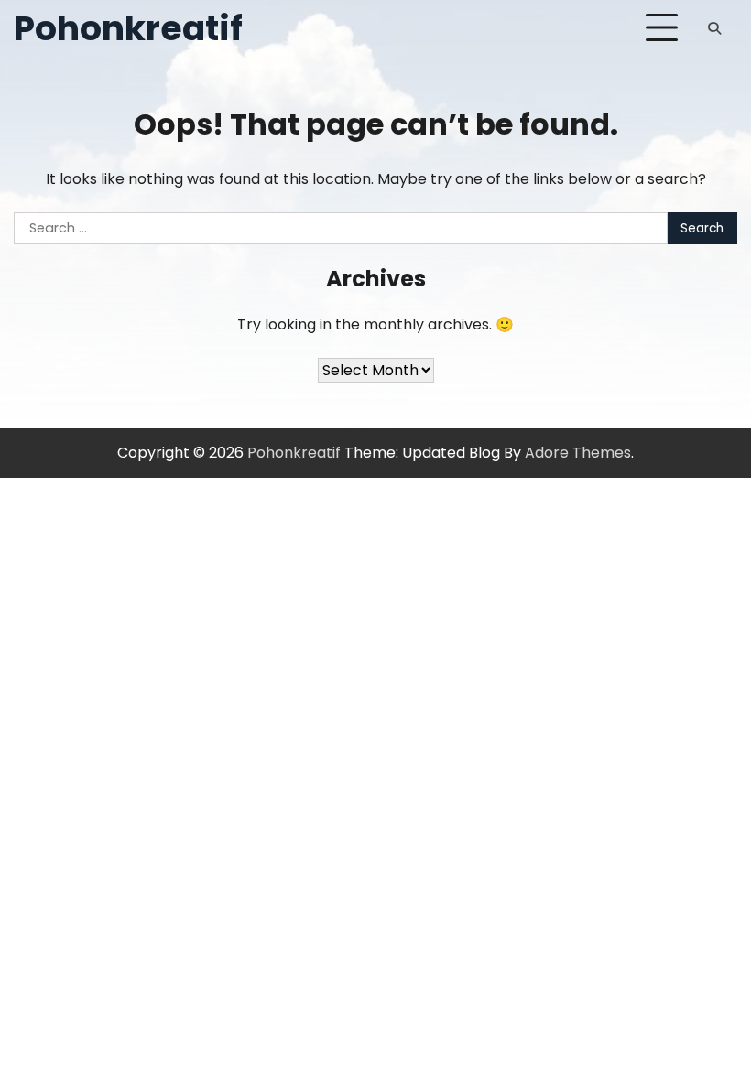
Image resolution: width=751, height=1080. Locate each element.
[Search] (714, 28)
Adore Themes (578, 452)
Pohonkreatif (128, 28)
